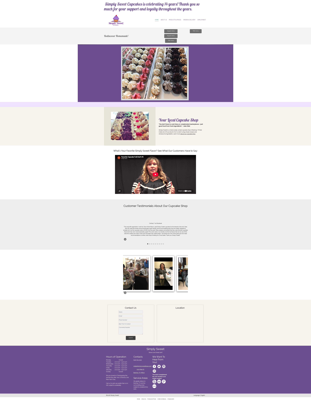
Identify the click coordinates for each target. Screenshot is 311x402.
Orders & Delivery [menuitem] (162, 399)
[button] (155, 220)
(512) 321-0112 (137, 360)
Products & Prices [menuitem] (151, 399)
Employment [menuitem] (171, 399)
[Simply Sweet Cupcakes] (116, 20)
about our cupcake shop (188, 134)
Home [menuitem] (138, 399)
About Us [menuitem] (143, 399)
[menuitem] (157, 20)
